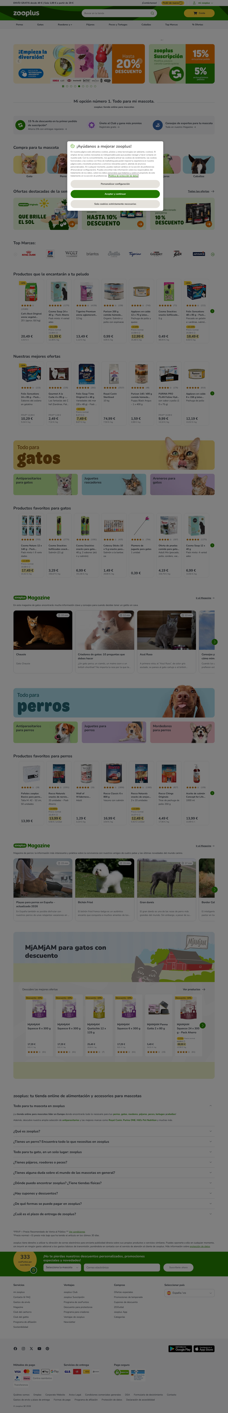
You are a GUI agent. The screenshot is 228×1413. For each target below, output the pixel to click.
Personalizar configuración (115, 184)
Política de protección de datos (123, 175)
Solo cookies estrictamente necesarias (115, 204)
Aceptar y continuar (115, 194)
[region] (115, 176)
